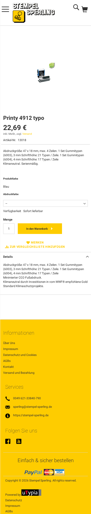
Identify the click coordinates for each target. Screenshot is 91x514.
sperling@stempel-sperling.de (32, 406)
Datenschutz (13, 500)
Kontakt (8, 366)
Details (8, 256)
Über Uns (9, 343)
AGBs (7, 360)
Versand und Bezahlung (18, 372)
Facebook (7, 442)
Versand (27, 133)
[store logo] (34, 13)
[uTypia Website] (31, 494)
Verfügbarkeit (12, 211)
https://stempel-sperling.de (30, 415)
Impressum (10, 349)
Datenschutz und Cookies (20, 355)
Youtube (18, 442)
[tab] (45, 256)
